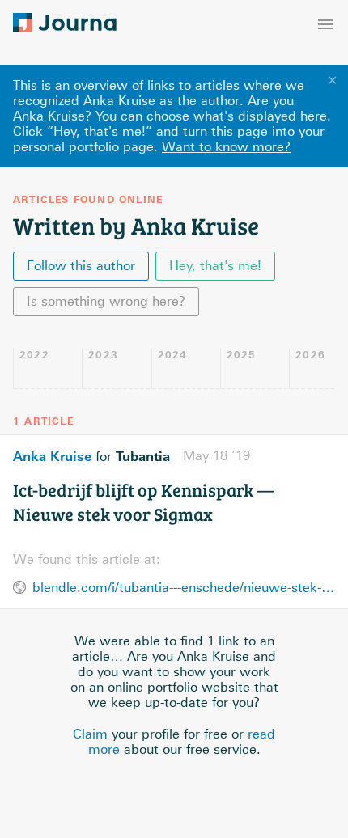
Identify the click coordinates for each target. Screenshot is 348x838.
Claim (90, 734)
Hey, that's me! (215, 265)
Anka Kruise (52, 456)
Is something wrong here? (106, 301)
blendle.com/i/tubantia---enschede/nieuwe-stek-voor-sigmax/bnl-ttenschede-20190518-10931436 (183, 587)
